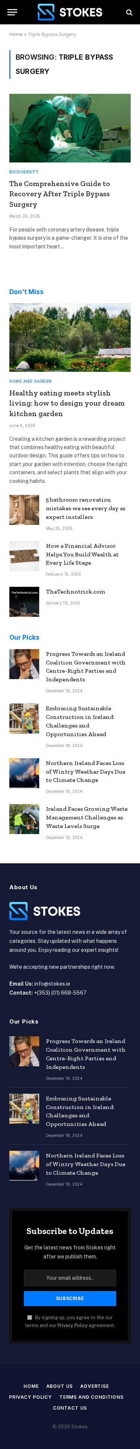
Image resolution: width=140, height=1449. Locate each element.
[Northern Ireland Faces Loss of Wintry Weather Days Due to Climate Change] (24, 773)
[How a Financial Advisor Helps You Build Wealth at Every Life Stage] (24, 556)
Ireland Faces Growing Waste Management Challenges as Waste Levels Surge (87, 817)
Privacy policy (30, 1397)
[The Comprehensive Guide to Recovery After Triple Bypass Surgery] (70, 128)
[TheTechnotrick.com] (24, 602)
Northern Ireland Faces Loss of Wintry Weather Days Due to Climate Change (85, 771)
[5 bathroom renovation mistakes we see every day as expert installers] (24, 510)
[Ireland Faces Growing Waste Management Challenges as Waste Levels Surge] (24, 819)
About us (59, 1386)
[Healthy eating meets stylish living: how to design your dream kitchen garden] (70, 337)
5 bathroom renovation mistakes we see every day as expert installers (85, 508)
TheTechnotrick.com (75, 591)
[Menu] (12, 12)
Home (16, 34)
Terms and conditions (91, 1397)
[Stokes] (70, 12)
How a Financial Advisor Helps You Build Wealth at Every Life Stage (82, 554)
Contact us (70, 1408)
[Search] (129, 12)
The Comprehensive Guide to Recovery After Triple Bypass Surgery (59, 193)
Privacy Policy (72, 1325)
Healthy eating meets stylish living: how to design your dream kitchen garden (67, 403)
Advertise (94, 1386)
